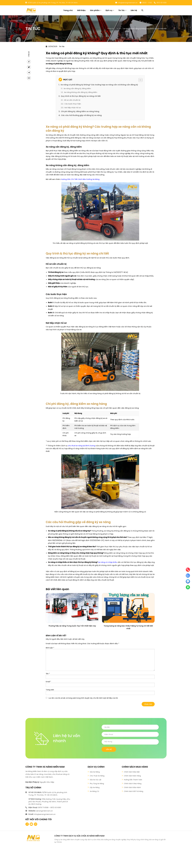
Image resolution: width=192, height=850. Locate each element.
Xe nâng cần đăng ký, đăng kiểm (77, 88)
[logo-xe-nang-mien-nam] (33, 838)
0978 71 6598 (43, 807)
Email (48, 681)
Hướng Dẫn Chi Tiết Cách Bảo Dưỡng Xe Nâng (80, 179)
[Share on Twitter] (29, 67)
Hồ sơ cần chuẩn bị (72, 100)
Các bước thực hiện (72, 104)
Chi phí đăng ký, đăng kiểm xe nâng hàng (80, 111)
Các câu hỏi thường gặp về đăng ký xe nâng (81, 115)
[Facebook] (27, 824)
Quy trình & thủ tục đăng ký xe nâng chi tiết (81, 96)
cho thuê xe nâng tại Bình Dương (81, 445)
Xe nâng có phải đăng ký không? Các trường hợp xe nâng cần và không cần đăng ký (99, 84)
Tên (48, 674)
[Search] (142, 10)
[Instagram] (35, 824)
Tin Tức (118, 28)
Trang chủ (110, 28)
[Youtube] (31, 824)
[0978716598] (7, 838)
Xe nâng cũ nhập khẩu (107, 562)
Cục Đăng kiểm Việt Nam (105, 326)
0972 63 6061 (162, 3)
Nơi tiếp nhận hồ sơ (72, 107)
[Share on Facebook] (29, 62)
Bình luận (50, 648)
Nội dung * (130, 742)
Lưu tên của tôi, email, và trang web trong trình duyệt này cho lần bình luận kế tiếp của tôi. (83, 698)
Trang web (50, 690)
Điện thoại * (130, 734)
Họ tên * (130, 727)
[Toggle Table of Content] (139, 80)
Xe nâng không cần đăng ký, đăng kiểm (80, 92)
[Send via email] (29, 78)
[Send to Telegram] (29, 72)
